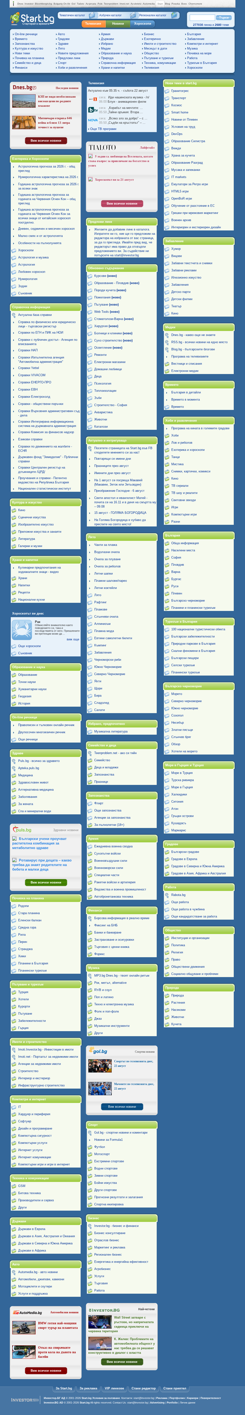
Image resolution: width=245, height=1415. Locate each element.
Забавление (195, 39)
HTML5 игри (180, 191)
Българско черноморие (188, 600)
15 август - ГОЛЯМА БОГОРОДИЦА (120, 513)
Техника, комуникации (160, 63)
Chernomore (195, 3)
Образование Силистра (188, 141)
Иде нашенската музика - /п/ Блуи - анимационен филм (124, 99)
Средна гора (27, 927)
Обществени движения (188, 966)
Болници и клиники (113, 333)
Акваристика (103, 412)
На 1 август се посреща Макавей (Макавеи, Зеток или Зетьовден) (118, 482)
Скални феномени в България (193, 651)
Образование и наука (116, 53)
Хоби (174, 435)
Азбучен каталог (110, 15)
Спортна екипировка (108, 1204)
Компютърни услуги (32, 1143)
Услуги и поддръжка (33, 1293)
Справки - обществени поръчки (40, 404)
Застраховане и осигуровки (114, 939)
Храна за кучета (183, 155)
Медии (106, 48)
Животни (100, 419)
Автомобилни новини (64, 1312)
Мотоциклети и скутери (35, 1286)
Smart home (179, 112)
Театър (176, 306)
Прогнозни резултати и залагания (118, 1197)
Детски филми (181, 299)
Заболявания (27, 797)
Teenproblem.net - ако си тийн (115, 753)
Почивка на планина (29, 58)
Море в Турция (182, 773)
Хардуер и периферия (34, 1114)
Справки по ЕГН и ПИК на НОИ (40, 332)
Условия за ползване (106, 1398)
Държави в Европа (31, 1229)
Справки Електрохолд (34, 396)
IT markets (178, 177)
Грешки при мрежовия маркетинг (194, 213)
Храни (22, 578)
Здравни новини (65, 830)
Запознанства (25, 43)
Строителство (28, 1071)
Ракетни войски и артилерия (114, 882)
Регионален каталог (152, 15)
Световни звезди (183, 500)
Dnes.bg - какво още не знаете (193, 335)
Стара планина (29, 913)
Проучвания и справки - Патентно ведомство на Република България (43, 480)
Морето (176, 694)
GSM (21, 1186)
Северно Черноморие (109, 674)
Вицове (176, 256)
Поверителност (210, 1398)
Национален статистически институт (44, 488)
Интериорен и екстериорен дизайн (196, 227)
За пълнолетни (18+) (109, 825)
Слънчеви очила (106, 616)
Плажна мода (104, 631)
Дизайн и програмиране (35, 1128)
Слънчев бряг (181, 737)
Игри (174, 507)
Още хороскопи (29, 646)
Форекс (99, 954)
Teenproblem (111, 3)
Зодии (22, 286)
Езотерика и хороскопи (188, 450)
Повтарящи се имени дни (112, 458)
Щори (98, 688)
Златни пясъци (182, 730)
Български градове (185, 852)
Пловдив (177, 564)
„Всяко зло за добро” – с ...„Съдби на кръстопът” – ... (123, 120)
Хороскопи (142, 23)
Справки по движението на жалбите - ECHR (45, 449)
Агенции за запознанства (112, 817)
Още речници (28, 739)
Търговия (101, 1283)
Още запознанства (107, 810)
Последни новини (67, 88)
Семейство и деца (28, 63)
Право (175, 959)
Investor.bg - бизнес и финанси (116, 1226)
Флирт (98, 803)
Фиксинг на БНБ (106, 925)
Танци (175, 457)
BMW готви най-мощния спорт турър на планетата (58, 1325)
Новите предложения (73, 53)
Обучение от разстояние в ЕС (193, 205)
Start (160, 3)
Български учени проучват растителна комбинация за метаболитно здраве (39, 843)
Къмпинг (100, 645)
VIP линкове (114, 1388)
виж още (73, 639)
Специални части (106, 875)
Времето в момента (185, 399)
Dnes (20, 3)
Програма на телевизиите (189, 356)
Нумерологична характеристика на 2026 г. (48, 177)
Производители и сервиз (36, 1200)
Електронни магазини (109, 362)
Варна (175, 572)
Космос (176, 105)
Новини (118, 23)
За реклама (88, 1388)
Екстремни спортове (109, 1161)
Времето (21, 39)
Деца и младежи (106, 767)
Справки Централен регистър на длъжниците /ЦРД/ (41, 470)
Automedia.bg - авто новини (38, 1272)
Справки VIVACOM (31, 375)
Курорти (24, 1006)
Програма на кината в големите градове (200, 428)
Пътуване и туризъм (158, 58)
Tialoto (80, 3)
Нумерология (27, 279)
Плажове (100, 609)
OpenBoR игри (181, 198)
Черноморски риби (107, 659)
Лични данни (187, 1402)
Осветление (108, 347)
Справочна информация (118, 63)
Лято (61, 48)
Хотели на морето (184, 751)
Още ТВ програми (102, 129)
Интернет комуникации (34, 1157)
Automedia (149, 3)
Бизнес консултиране (109, 1233)
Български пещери (185, 658)
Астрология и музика (33, 257)
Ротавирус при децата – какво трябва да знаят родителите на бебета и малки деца (42, 864)
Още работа (180, 902)
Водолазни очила (107, 552)
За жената (25, 804)
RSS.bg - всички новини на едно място (199, 342)
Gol (73, 3)
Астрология (26, 264)
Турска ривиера (182, 780)
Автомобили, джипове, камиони (41, 1279)
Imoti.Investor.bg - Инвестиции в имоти (45, 1049)
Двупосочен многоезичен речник (41, 732)
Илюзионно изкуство (186, 277)
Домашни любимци (108, 369)
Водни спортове (105, 1168)
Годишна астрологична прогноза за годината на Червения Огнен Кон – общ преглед (47, 199)
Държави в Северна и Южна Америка (45, 1243)
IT (19, 1107)
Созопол (177, 715)
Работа (192, 58)
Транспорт (178, 98)
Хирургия (106, 326)
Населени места (183, 550)
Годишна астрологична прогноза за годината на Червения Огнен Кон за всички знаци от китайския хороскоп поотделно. (44, 216)
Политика (178, 945)
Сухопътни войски (107, 853)
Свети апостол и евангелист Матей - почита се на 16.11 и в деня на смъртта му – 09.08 (125, 502)
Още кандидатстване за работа (194, 916)
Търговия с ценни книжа (111, 947)
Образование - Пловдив (116, 283)
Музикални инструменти (111, 1026)
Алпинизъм (102, 624)
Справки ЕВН (28, 389)
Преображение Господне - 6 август (119, 490)
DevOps (177, 134)
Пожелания (107, 297)
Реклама (161, 1398)
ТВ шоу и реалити (184, 493)
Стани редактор (144, 1388)
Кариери (192, 1398)
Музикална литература (111, 731)
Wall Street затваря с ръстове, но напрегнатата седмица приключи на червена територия (121, 1324)
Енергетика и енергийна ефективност (121, 1262)
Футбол (99, 1147)
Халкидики (179, 794)
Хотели (23, 999)
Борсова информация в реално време (121, 918)
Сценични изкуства (32, 517)
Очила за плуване (107, 559)
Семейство (102, 760)
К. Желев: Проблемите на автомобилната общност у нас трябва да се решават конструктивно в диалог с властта (121, 1345)
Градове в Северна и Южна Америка (197, 866)
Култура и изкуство (29, 48)
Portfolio (172, 1402)
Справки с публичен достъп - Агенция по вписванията (47, 342)
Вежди (176, 148)
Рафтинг (100, 602)
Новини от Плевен (184, 119)
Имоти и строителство (160, 43)
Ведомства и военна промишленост (120, 889)
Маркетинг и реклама (109, 1247)
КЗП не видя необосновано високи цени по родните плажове (57, 101)
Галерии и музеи (30, 546)
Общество (151, 53)
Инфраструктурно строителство (41, 1085)
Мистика (177, 464)
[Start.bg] (32, 24)
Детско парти (180, 292)
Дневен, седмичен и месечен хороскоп (46, 228)
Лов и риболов (181, 442)
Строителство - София (110, 405)
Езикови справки (30, 439)
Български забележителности (193, 636)
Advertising (157, 1402)
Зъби (97, 398)
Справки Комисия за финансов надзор (46, 432)
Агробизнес (102, 1269)
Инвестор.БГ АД (54, 1398)
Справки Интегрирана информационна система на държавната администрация (47, 424)
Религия (177, 952)
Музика (192, 48)
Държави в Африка (32, 1250)
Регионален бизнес (108, 1254)
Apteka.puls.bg (28, 768)
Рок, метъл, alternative (110, 982)
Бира (97, 695)
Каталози (101, 426)
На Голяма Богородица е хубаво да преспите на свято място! (120, 522)
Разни (175, 521)
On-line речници (26, 34)
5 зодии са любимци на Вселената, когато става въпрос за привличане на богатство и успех (120, 161)
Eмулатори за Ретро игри (189, 184)
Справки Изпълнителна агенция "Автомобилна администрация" (41, 360)
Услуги (99, 1276)
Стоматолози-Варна (114, 319)
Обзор (175, 744)
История (24, 703)
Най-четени (146, 1309)
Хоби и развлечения (72, 67)
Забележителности (32, 1021)
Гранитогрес (180, 91)
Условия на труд (183, 127)
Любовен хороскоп (31, 272)
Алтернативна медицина (36, 789)
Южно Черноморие (108, 667)
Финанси (21, 67)
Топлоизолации (105, 390)
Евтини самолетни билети (113, 638)
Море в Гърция (182, 787)
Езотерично (152, 39)
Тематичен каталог (72, 15)
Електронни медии (184, 371)
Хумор (176, 249)
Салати (99, 710)
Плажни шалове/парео (110, 580)
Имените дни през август (112, 473)
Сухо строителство (113, 340)
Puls (100, 3)
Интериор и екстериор (34, 1078)
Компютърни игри (184, 514)
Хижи (22, 956)
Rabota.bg (178, 895)
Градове (64, 39)
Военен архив (181, 220)
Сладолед (101, 703)
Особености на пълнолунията (39, 243)
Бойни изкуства (105, 1183)
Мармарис (178, 830)
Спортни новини (145, 1051)
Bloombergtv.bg (43, 3)
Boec (184, 3)
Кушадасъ (178, 823)
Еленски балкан (29, 920)
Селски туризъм (183, 665)
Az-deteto (136, 3)
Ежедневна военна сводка (113, 846)
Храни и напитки (113, 67)
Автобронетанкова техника (113, 896)
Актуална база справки (35, 315)
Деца (97, 376)
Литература (26, 539)
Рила (22, 934)
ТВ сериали (179, 485)
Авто (61, 34)
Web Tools (106, 311)
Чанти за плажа (105, 545)
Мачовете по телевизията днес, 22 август (134, 1086)
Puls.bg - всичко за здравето (39, 761)
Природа (107, 58)
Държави (107, 39)
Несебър (177, 722)
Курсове (105, 276)
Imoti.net (124, 3)
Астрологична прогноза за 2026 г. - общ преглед (46, 169)
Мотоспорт (102, 1154)
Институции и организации (190, 938)
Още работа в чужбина (188, 909)
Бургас (176, 579)
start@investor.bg (144, 1398)
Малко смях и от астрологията (40, 236)
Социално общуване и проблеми (194, 974)
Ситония (177, 801)
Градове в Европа (184, 859)
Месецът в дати (155, 48)
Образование (27, 675)
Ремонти (100, 355)
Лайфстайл (147, 147)
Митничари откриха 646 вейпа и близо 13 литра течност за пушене (55, 122)
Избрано (107, 43)
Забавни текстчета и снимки (191, 263)
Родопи (23, 906)
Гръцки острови (182, 816)
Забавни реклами (183, 270)
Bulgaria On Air (62, 3)
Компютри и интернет (202, 43)
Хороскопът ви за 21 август (114, 179)
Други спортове (105, 1190)
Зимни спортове (105, 1175)
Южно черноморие (184, 708)
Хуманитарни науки (32, 689)
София (176, 557)
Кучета (176, 1024)
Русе (174, 586)
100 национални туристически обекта (198, 629)
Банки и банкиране (107, 932)
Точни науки (27, 682)
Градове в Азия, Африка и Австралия (198, 873)
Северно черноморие (186, 701)
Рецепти (24, 592)
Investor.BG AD (53, 1402)
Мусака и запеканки (185, 170)
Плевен (176, 593)
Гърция (23, 1028)
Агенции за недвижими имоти (39, 1064)
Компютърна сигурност (35, 1135)
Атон (174, 809)
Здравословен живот (33, 782)
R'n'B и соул (103, 990)
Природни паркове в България (193, 643)
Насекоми (178, 1010)
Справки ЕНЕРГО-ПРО (34, 382)
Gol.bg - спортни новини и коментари (120, 1132)
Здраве (63, 43)
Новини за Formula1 (108, 1139)
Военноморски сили (108, 868)
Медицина (25, 775)
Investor (29, 3)
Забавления (102, 652)
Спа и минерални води (34, 811)
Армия (105, 34)
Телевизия (93, 23)
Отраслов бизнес (106, 1240)
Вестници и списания (186, 363)
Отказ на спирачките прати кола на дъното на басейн (57, 1352)
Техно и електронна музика (114, 1004)
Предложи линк (69, 58)
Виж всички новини (46, 140)
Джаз (98, 1018)
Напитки (24, 585)
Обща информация (185, 543)
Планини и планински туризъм (193, 608)
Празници (101, 781)
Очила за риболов (107, 566)
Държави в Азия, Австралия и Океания (46, 1236)
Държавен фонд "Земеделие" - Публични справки (48, 459)
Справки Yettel (28, 368)
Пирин (22, 942)
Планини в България (33, 963)
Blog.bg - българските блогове (193, 349)
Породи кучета (110, 290)
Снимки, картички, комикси (190, 471)
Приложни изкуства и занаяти (39, 531)
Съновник (25, 293)
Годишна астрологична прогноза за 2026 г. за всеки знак (48, 186)
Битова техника (29, 1193)
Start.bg (87, 1398)
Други (22, 1207)
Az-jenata (91, 3)
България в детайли (186, 392)
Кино (21, 510)
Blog (167, 3)
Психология (102, 383)
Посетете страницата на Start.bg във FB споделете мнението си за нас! (123, 450)
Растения (178, 1002)
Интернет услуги (30, 1150)
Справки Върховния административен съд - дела (49, 413)
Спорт (62, 63)
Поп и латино (103, 997)
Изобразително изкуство (36, 524)
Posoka (176, 3)
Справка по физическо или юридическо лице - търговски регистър (47, 324)
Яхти (97, 681)
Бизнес (149, 34)
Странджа (25, 949)
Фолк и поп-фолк (106, 1011)
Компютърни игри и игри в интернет (44, 1164)
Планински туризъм (32, 970)
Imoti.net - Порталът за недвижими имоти (48, 1056)
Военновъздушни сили (110, 860)
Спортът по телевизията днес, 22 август (133, 1064)
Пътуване (25, 1013)
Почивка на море (199, 53)
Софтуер (24, 1121)
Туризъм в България (202, 63)
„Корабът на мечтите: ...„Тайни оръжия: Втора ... (121, 110)
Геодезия (24, 696)
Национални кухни (31, 599)
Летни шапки (103, 573)
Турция (23, 992)
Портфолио (177, 1398)
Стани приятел (174, 1388)
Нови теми (22, 53)
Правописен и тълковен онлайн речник (46, 725)
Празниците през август (111, 466)
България (194, 34)
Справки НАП (28, 350)
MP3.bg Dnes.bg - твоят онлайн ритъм (121, 975)
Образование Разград (187, 162)
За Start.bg (64, 1388)
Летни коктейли (105, 588)
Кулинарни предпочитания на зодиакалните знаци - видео (39, 570)
